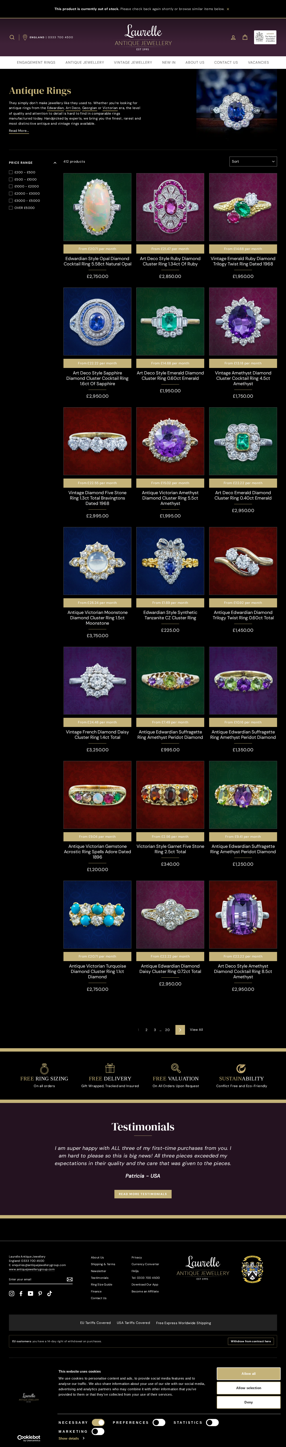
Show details (69, 1438)
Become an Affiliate (145, 1291)
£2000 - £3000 (27, 193)
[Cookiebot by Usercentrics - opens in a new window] (28, 1438)
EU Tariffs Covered (95, 1323)
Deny (248, 1402)
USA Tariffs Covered (133, 1323)
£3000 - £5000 (27, 201)
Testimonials (100, 1278)
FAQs (135, 1271)
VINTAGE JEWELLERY (133, 62)
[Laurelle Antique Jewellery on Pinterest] (40, 1293)
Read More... (19, 130)
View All (196, 1029)
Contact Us (99, 1298)
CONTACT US (226, 62)
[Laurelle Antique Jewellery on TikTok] (49, 1293)
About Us (97, 1257)
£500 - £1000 (26, 179)
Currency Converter (145, 1264)
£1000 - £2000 (27, 186)
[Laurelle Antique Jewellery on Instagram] (11, 1293)
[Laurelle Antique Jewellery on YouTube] (30, 1293)
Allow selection (248, 1388)
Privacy (137, 1257)
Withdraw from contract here (251, 1341)
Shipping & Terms (103, 1264)
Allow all (249, 1374)
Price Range (21, 163)
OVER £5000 (25, 208)
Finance (96, 1291)
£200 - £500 (25, 172)
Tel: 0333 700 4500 (146, 1278)
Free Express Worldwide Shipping (183, 1323)
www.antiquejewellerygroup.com (32, 1269)
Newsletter (98, 1271)
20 (167, 1030)
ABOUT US (194, 62)
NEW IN (169, 62)
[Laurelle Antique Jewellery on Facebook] (21, 1293)
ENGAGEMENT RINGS (36, 62)
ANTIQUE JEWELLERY (84, 62)
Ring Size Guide (101, 1284)
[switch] (159, 1422)
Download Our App (145, 1284)
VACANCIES (258, 62)
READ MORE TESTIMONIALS (143, 1194)
